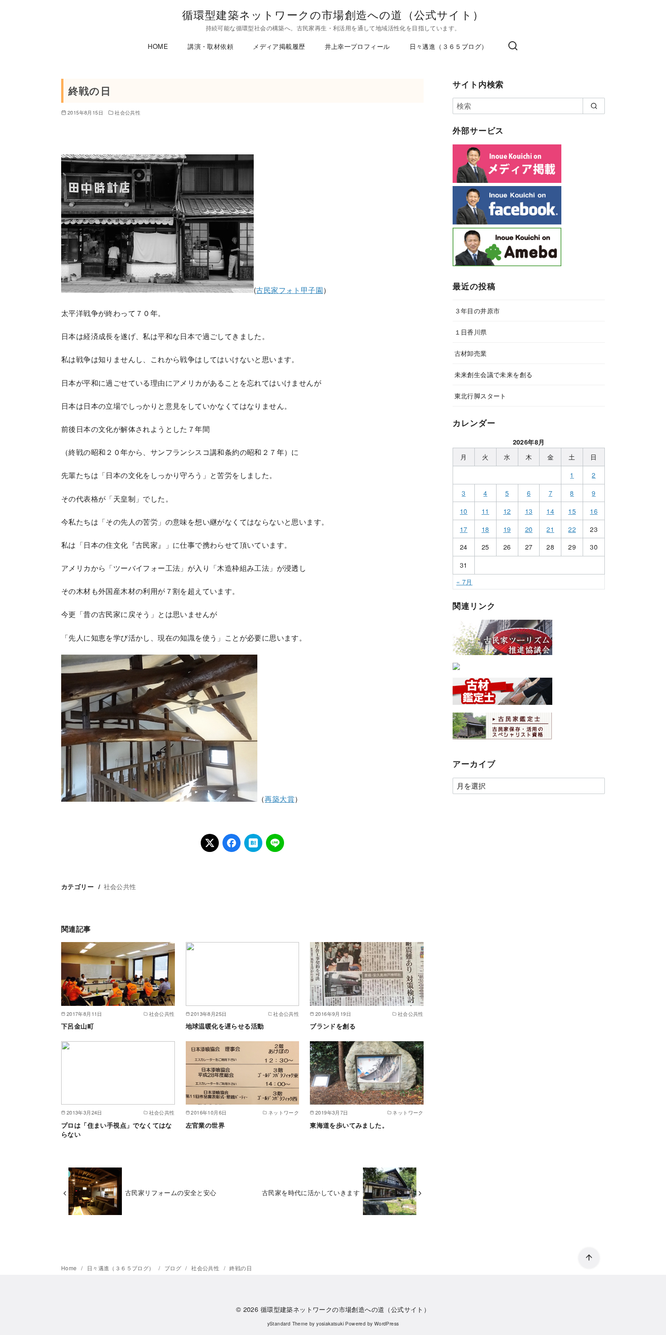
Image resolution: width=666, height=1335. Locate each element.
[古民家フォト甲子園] (456, 671)
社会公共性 (127, 112)
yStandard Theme (287, 1323)
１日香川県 (470, 331)
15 (572, 511)
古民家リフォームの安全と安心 (171, 1192)
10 (464, 511)
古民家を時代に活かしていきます (311, 1192)
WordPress (386, 1323)
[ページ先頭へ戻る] (589, 1258)
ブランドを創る (333, 1025)
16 (594, 511)
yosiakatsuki (330, 1323)
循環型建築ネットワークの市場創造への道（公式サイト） (333, 14)
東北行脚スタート (480, 395)
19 (507, 529)
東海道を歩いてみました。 (349, 1124)
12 (507, 511)
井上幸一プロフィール (357, 46)
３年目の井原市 (477, 310)
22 (572, 529)
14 (550, 511)
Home (69, 1268)
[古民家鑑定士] (502, 741)
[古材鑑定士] (502, 706)
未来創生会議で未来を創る (493, 374)
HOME (158, 46)
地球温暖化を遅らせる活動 (225, 1025)
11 (485, 511)
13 (529, 511)
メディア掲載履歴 (279, 46)
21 (550, 529)
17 (464, 529)
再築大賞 (279, 799)
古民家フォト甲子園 (289, 290)
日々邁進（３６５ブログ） (449, 46)
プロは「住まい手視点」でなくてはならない (116, 1129)
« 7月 (464, 581)
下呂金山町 (77, 1025)
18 (485, 529)
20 (529, 529)
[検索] (512, 46)
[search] (594, 106)
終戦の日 (240, 1268)
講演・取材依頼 (210, 46)
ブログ (173, 1268)
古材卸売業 (470, 353)
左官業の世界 (205, 1124)
